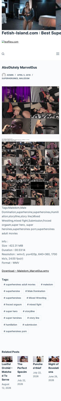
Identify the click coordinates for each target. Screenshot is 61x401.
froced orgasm (13, 304)
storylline (29, 311)
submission (30, 324)
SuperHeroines (10, 78)
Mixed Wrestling (36, 297)
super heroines (13, 317)
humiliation (10, 324)
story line (33, 317)
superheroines (12, 297)
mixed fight (34, 304)
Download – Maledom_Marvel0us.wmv (25, 270)
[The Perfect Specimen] (22, 358)
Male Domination (35, 291)
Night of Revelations (53, 367)
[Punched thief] (38, 358)
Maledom (24, 78)
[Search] (3, 54)
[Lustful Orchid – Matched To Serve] (7, 358)
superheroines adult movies (19, 284)
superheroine (12, 291)
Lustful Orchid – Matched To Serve (7, 371)
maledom (47, 284)
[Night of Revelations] (53, 358)
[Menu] (57, 53)
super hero (10, 311)
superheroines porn (15, 331)
